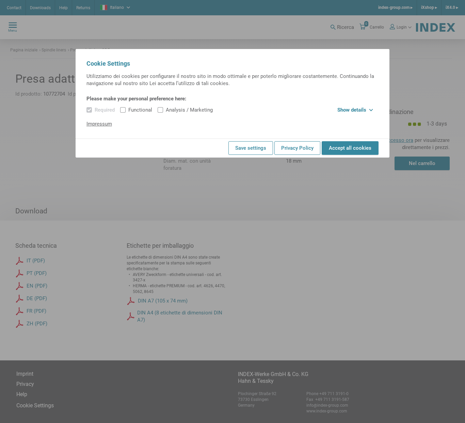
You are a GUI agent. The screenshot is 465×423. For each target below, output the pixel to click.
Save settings (250, 148)
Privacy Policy (297, 148)
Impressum (99, 124)
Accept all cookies (350, 148)
